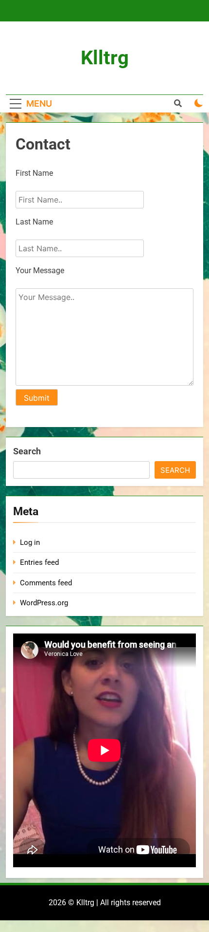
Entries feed (39, 562)
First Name (34, 173)
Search (27, 451)
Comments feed (46, 582)
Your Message (40, 270)
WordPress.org (44, 602)
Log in (30, 542)
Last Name (34, 221)
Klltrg (105, 57)
